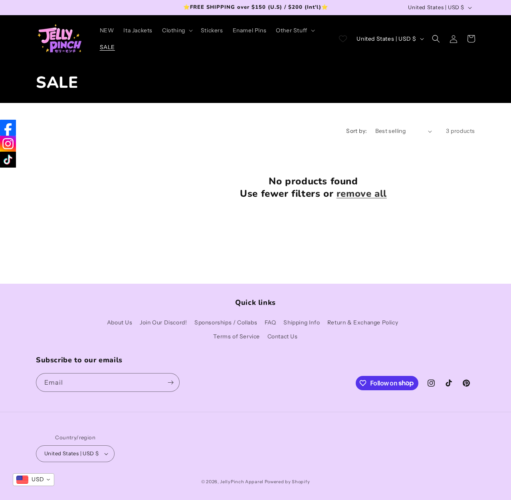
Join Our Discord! (163, 322)
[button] (176, 30)
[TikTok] (8, 160)
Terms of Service (236, 336)
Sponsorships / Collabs (225, 322)
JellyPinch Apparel (241, 481)
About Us (120, 322)
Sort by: (356, 130)
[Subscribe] (170, 382)
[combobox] (33, 479)
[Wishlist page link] (343, 39)
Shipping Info (301, 322)
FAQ (270, 322)
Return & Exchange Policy (362, 322)
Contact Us (282, 336)
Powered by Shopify (287, 481)
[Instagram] (8, 144)
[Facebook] (8, 128)
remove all (362, 194)
